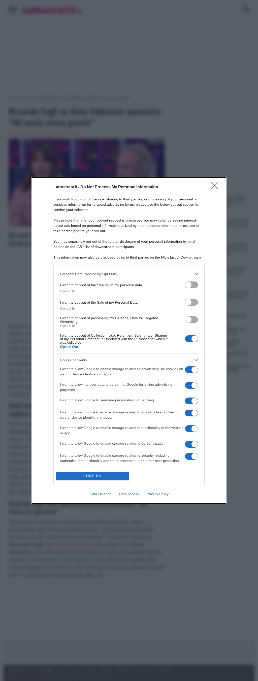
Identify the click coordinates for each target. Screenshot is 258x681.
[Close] (216, 187)
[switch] (191, 284)
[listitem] (129, 273)
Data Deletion (100, 494)
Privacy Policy (158, 494)
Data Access (129, 494)
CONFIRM (92, 476)
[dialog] (129, 340)
